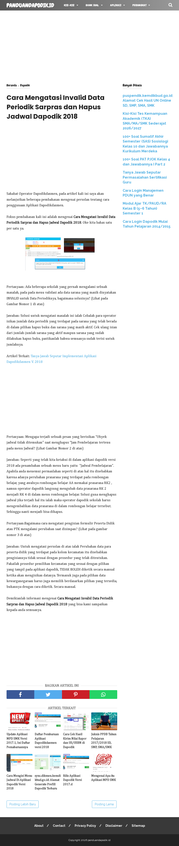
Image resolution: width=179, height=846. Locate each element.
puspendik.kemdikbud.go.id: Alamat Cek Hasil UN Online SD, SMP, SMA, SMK (148, 101)
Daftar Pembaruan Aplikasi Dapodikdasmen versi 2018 (47, 741)
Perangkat (139, 5)
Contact (59, 825)
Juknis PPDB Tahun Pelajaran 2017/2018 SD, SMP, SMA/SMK (103, 741)
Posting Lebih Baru (22, 804)
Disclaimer (113, 825)
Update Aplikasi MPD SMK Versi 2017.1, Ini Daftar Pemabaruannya (18, 741)
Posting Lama (104, 804)
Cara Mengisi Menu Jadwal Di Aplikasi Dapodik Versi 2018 (19, 782)
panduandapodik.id (30, 5)
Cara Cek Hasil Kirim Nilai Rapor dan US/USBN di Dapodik (74, 741)
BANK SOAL (92, 5)
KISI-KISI (69, 5)
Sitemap (138, 825)
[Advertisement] (89, 46)
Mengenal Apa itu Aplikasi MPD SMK (103, 778)
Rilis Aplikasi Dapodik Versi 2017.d (72, 780)
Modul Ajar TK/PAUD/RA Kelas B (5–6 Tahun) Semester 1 (144, 208)
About (38, 825)
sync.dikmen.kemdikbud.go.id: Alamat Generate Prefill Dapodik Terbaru (48, 782)
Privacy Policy (85, 825)
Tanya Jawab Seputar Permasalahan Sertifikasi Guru (145, 177)
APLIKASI (115, 5)
